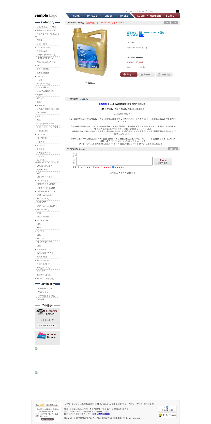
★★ (88, 167)
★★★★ (107, 167)
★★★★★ (119, 167)
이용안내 (78, 414)
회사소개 (69, 414)
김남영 (106, 411)
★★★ (97, 167)
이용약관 (87, 414)
